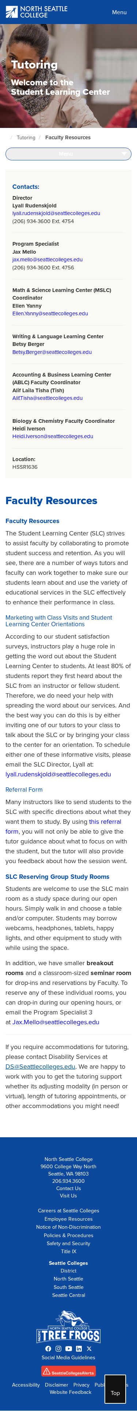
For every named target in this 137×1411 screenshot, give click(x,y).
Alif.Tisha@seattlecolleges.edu (47, 398)
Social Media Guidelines (68, 1358)
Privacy (81, 1385)
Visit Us (68, 1196)
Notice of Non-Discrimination (68, 1227)
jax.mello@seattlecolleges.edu (47, 259)
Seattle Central (68, 1295)
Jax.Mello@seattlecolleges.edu (56, 1022)
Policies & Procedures (69, 1235)
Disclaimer (56, 1385)
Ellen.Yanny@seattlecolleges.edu (50, 313)
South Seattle (69, 1287)
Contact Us (68, 1188)
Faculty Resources (68, 137)
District (68, 1271)
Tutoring (26, 138)
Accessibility (26, 1385)
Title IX (68, 1251)
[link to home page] (36, 12)
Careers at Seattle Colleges (68, 1211)
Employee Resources (69, 1219)
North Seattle (68, 1279)
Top (115, 1393)
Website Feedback (70, 1392)
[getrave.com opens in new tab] (68, 1373)
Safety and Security (68, 1243)
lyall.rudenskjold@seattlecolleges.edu (56, 213)
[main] (68, 581)
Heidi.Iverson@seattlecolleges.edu (52, 436)
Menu (119, 12)
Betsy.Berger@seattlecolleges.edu (52, 352)
